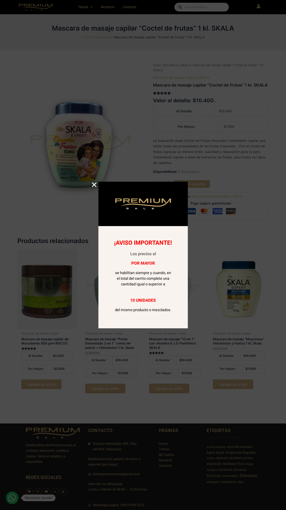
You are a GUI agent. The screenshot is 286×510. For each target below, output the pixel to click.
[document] (143, 255)
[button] (94, 185)
